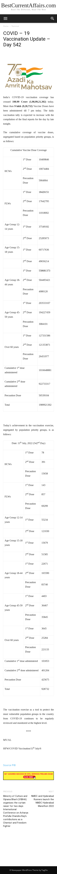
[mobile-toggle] (5, 18)
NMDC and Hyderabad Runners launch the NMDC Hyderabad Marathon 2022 (42, 801)
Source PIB (9, 765)
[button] (52, 18)
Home (6, 26)
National (15, 26)
